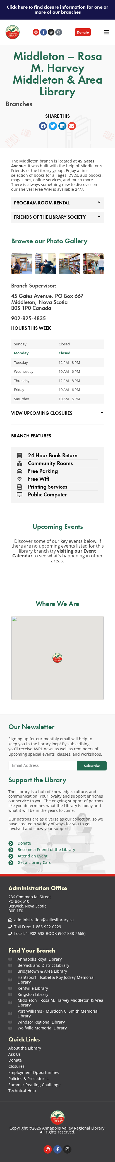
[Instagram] (51, 32)
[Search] (58, 32)
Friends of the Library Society (50, 217)
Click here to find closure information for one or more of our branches (57, 9)
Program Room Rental (42, 203)
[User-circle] (36, 32)
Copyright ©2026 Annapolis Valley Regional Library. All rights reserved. (57, 1130)
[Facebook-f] (43, 32)
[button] (43, 126)
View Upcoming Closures (41, 413)
